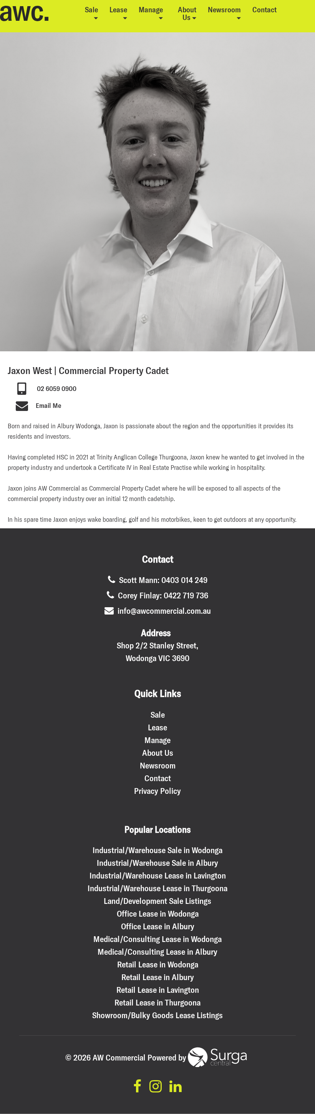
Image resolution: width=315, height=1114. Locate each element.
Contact (264, 9)
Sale (91, 9)
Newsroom (224, 9)
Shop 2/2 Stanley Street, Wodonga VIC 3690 (157, 651)
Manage (151, 9)
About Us (187, 13)
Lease (118, 9)
